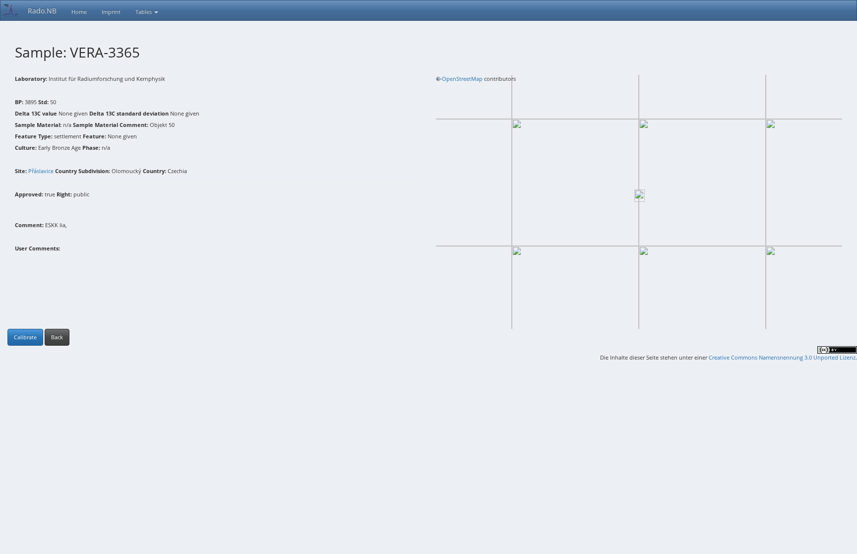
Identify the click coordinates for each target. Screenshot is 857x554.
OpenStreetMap (462, 78)
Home (79, 11)
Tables (144, 11)
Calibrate (25, 337)
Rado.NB (42, 10)
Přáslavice (41, 171)
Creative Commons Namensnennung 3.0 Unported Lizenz (782, 357)
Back (57, 337)
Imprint (111, 11)
